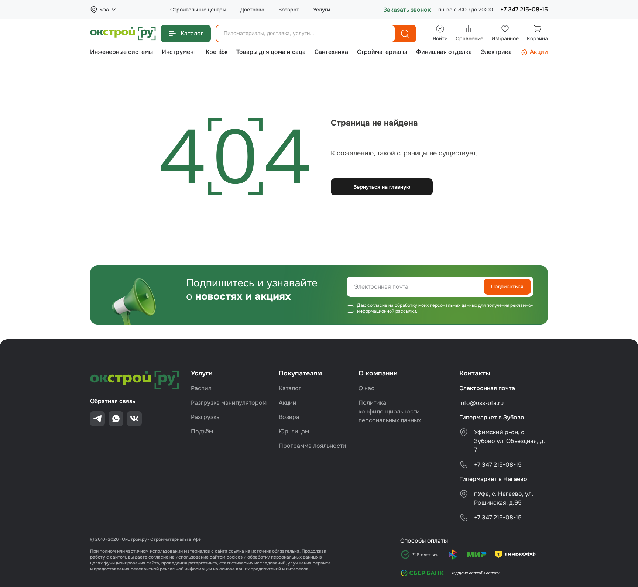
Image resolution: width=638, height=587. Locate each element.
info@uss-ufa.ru (481, 403)
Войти (440, 38)
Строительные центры (198, 10)
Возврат (288, 10)
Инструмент (179, 52)
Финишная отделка (444, 52)
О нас (366, 388)
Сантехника (331, 52)
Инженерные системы (121, 52)
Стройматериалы (382, 52)
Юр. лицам (294, 431)
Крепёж (216, 52)
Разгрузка (205, 417)
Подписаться (507, 286)
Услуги (321, 10)
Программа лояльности (312, 446)
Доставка (252, 10)
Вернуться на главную (381, 186)
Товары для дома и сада (271, 52)
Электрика (496, 52)
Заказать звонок (407, 10)
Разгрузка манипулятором (229, 402)
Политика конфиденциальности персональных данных (390, 411)
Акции (539, 52)
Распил (201, 388)
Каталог (192, 33)
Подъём (202, 431)
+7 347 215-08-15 (524, 9)
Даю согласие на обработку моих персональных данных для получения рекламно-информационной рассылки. (445, 308)
